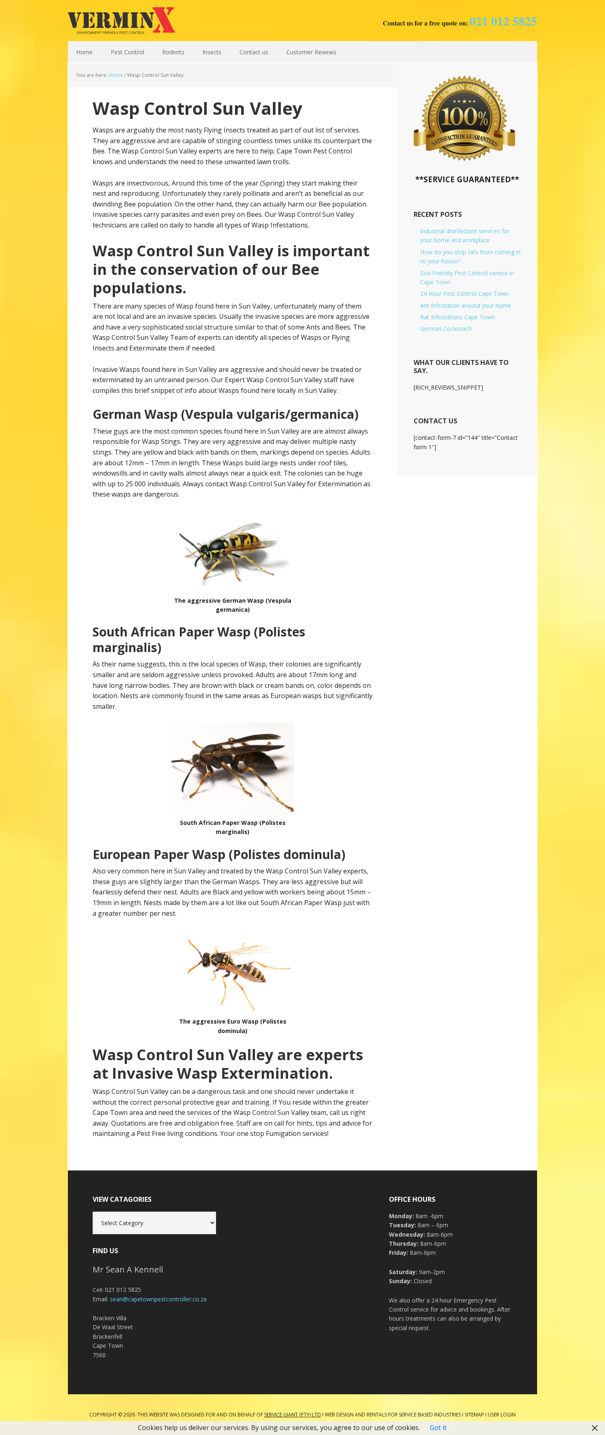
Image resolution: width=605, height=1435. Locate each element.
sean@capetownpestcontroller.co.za (158, 1299)
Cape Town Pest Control (121, 20)
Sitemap (474, 1414)
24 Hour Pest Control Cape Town (464, 293)
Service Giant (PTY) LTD (292, 1414)
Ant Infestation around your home (465, 305)
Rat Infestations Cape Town (457, 317)
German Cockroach (446, 328)
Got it (438, 1427)
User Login (502, 1414)
